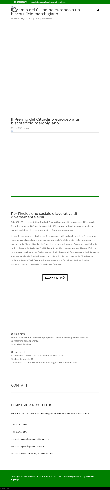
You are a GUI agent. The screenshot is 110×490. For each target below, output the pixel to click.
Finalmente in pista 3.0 (22, 359)
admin (16, 18)
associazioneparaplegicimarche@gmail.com (30, 439)
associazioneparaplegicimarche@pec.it (27, 446)
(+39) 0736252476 (19, 424)
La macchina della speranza (24, 340)
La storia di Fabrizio (21, 344)
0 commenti (47, 18)
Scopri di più (55, 277)
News (37, 18)
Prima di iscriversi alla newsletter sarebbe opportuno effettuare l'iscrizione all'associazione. (50, 413)
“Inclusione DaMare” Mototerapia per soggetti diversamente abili (44, 362)
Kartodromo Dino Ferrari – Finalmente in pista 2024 (37, 355)
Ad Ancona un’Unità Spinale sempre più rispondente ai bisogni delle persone (49, 337)
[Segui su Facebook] (13, 483)
